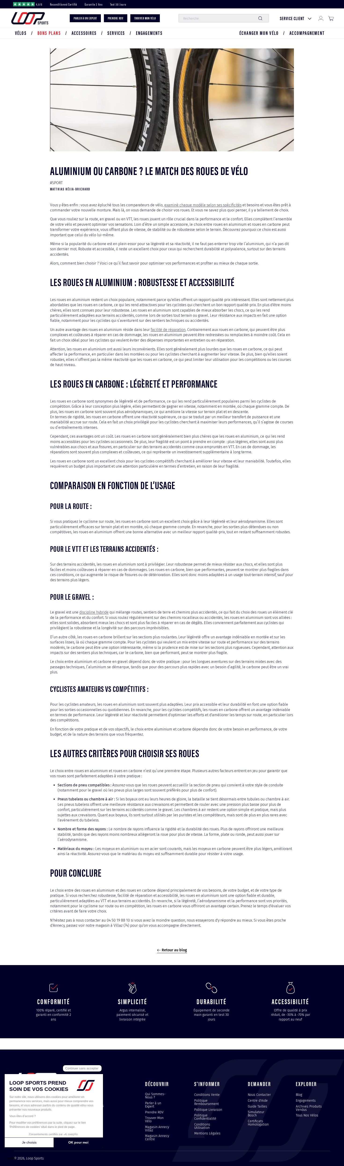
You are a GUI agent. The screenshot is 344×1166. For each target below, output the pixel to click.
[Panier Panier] (330, 18)
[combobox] (224, 18)
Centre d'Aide (258, 1100)
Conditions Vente (207, 1095)
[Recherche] (260, 18)
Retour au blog (174, 950)
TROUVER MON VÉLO (145, 18)
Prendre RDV (154, 1112)
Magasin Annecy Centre (157, 1137)
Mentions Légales (207, 1133)
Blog (299, 1095)
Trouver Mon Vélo (154, 1119)
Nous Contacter (259, 1095)
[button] (21, 32)
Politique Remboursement (206, 1102)
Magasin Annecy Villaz (157, 1128)
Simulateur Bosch (256, 1113)
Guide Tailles (257, 1106)
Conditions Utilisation (202, 1126)
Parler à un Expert (153, 1104)
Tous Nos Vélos (307, 1115)
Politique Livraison (208, 1110)
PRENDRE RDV (115, 18)
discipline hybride (94, 612)
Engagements (306, 1100)
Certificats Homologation (258, 1122)
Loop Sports (35, 1158)
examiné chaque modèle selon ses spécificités (203, 205)
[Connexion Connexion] (320, 18)
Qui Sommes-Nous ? (155, 1096)
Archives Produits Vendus (309, 1108)
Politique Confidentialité (205, 1116)
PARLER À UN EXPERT (85, 18)
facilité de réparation (168, 329)
